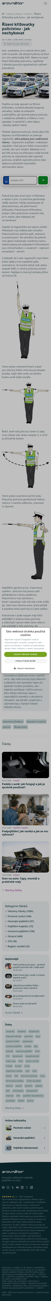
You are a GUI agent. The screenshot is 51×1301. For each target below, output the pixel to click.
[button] (25, 668)
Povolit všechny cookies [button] (25, 654)
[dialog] (25, 650)
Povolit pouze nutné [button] (25, 661)
